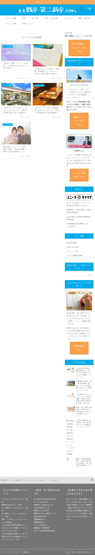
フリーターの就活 (51, 480)
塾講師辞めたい (40, 522)
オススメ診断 (10, 18)
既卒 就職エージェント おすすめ (79, 48)
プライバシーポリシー (12, 552)
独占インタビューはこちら (79, 121)
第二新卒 (35, 18)
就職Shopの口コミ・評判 (12, 505)
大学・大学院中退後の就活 (44, 531)
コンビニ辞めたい (41, 525)
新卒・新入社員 (51, 18)
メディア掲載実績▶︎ (74, 256)
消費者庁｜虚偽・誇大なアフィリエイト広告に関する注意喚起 (79, 508)
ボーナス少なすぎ (41, 502)
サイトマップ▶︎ (73, 251)
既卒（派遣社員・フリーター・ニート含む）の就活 (27, 480)
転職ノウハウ (27, 24)
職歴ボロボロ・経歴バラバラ (45, 513)
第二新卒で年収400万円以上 (45, 499)
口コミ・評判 (10, 24)
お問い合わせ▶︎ (73, 247)
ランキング (68, 18)
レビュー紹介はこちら (79, 175)
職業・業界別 (84, 18)
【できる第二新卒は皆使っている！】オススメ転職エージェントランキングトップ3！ (15, 528)
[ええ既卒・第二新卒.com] (47, 13)
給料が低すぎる (40, 516)
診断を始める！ (79, 348)
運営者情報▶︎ (72, 243)
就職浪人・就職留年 (42, 528)
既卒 (24, 18)
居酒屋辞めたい (40, 519)
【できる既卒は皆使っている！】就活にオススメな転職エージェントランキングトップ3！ (15, 536)
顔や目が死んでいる (42, 508)
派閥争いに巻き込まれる (43, 505)
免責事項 (25, 552)
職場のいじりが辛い (42, 510)
